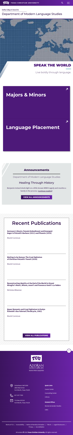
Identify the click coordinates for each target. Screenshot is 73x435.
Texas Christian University (36, 432)
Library (47, 397)
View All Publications (36, 335)
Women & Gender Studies (53, 406)
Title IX (49, 425)
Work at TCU (10, 425)
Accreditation (40, 427)
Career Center (49, 389)
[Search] (62, 3)
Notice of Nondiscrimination (35, 425)
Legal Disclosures (59, 425)
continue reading (45, 191)
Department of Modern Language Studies (32, 14)
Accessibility (20, 425)
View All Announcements (36, 197)
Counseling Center (51, 393)
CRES (46, 410)
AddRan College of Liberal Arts (10, 10)
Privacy (31, 427)
